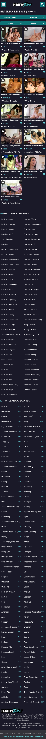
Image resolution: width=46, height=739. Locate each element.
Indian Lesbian (7, 359)
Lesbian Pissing (30, 344)
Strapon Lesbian (31, 279)
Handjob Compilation (34, 612)
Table (11, 446)
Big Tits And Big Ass (34, 512)
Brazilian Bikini (7, 289)
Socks (34, 632)
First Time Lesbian (9, 395)
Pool (34, 441)
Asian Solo (34, 602)
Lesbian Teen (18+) (32, 374)
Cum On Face (34, 577)
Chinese (11, 687)
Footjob (11, 597)
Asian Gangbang (34, 647)
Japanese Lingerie (34, 436)
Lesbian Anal (6, 354)
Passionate (34, 622)
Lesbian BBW (29, 304)
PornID (28, 47)
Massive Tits (11, 647)
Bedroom (34, 597)
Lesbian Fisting (30, 354)
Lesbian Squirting (8, 299)
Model (34, 667)
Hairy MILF (11, 411)
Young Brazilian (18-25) (11, 334)
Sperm (34, 587)
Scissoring (11, 677)
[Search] (42, 4)
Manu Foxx (30, 152)
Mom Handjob (34, 431)
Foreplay (34, 527)
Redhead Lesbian (31, 314)
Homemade (11, 421)
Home (5, 50)
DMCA (27, 736)
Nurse (34, 542)
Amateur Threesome (11, 702)
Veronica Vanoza (9, 75)
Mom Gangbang (34, 697)
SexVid (5, 123)
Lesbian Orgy (7, 390)
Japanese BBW (34, 562)
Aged (34, 517)
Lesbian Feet (6, 379)
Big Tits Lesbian (30, 264)
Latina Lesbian (30, 364)
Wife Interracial (11, 562)
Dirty (33, 101)
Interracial (11, 436)
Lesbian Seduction (31, 369)
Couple (11, 416)
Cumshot (11, 582)
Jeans (34, 637)
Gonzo (34, 476)
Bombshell (11, 607)
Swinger (34, 501)
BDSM (34, 406)
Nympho (34, 567)
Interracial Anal (11, 652)
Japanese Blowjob (11, 431)
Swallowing (34, 466)
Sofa (11, 602)
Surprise (11, 577)
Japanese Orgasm (11, 627)
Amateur (6, 101)
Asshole (11, 491)
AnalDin (6, 47)
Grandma (11, 587)
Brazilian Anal (29, 229)
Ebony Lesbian (30, 329)
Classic (11, 662)
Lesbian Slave (7, 219)
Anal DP (34, 592)
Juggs (34, 537)
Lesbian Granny (7, 274)
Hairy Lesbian (29, 324)
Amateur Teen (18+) (11, 532)
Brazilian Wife (29, 299)
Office (34, 496)
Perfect (11, 642)
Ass (34, 642)
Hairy (34, 421)
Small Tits (17, 178)
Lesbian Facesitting (9, 319)
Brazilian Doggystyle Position (11, 264)
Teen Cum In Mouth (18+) (11, 507)
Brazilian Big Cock (31, 334)
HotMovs (6, 98)
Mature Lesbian (30, 349)
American (11, 612)
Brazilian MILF (7, 234)
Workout (11, 486)
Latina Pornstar (11, 496)
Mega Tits (11, 692)
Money (11, 537)
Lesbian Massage (31, 289)
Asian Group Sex (34, 677)
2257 (31, 736)
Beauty (11, 481)
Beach (11, 511)
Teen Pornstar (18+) (34, 692)
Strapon (11, 622)
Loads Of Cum (34, 657)
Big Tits (17, 152)
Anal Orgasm (34, 582)
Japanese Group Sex (34, 426)
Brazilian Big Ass (31, 234)
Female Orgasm (11, 632)
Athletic (11, 697)
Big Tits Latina (11, 426)
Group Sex (11, 552)
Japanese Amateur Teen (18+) (11, 467)
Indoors (12, 126)
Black (11, 637)
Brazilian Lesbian (31, 385)
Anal (27, 101)
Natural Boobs (11, 557)
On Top (34, 446)
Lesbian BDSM (30, 219)
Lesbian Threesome (32, 269)
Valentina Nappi (31, 178)
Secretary (11, 451)
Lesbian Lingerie (8, 349)
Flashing (34, 491)
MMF (11, 501)
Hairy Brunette (34, 411)
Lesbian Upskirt (7, 309)
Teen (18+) (34, 416)
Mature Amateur (34, 557)
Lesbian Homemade (32, 224)
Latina (28, 50)
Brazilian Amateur (31, 379)
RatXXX (28, 123)
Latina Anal (34, 662)
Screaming (11, 517)
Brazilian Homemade (10, 259)
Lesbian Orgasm (8, 339)
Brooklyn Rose (31, 75)
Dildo (11, 527)
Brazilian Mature (30, 249)
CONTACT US (39, 736)
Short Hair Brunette (34, 702)
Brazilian (15, 101)
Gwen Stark (7, 178)
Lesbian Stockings (9, 284)
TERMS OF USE (7, 736)
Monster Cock (34, 451)
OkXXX (5, 149)
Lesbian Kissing (7, 314)
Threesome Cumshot (11, 567)
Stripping (11, 441)
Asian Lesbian (7, 364)
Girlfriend (34, 471)
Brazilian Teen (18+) (9, 385)
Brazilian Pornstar (8, 294)
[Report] (20, 46)
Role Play (34, 547)
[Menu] (3, 4)
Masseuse (11, 476)
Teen (36, 126)
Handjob (34, 552)
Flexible (34, 682)
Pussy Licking (15, 203)
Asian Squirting (34, 532)
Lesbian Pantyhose (32, 239)
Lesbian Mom (7, 374)
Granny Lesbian (30, 339)
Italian (34, 617)
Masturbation (14, 50)
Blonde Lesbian (7, 254)
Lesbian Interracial (31, 259)
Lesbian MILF (29, 244)
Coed (34, 687)
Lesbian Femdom (8, 344)
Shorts (11, 672)
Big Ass (39, 152)
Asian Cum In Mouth (11, 667)
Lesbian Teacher (8, 269)
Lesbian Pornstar (8, 224)
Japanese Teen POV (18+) (11, 522)
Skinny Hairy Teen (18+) (11, 682)
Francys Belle (8, 152)
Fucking (34, 506)
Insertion (11, 456)
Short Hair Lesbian (31, 254)
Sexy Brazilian (7, 239)
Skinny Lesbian (30, 309)
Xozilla (28, 72)
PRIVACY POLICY (18, 736)
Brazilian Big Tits (8, 329)
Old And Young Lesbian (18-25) (11, 249)
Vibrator (34, 481)
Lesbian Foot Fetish (9, 304)
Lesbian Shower (30, 294)
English (11, 471)
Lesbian (35, 50)
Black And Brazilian (32, 274)
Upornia (29, 149)
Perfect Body (34, 652)
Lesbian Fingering (8, 279)
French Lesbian (7, 229)
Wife (34, 607)
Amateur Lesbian (31, 359)
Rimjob (34, 456)
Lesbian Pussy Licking (33, 319)
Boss (11, 657)
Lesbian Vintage (8, 324)
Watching (34, 486)
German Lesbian (30, 390)
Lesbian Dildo (29, 284)
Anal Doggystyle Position (11, 542)
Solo (34, 572)
